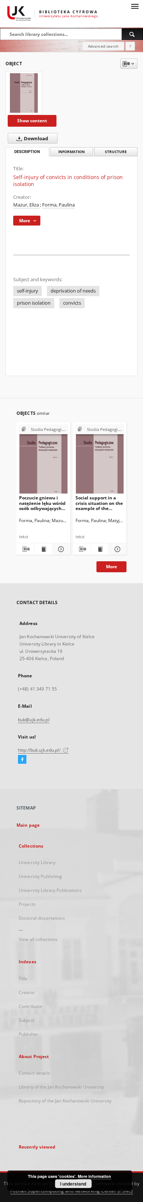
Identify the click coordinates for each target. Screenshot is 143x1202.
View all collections (38, 939)
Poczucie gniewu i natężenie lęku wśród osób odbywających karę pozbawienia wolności (42, 503)
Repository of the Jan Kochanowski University (65, 1101)
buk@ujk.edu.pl (34, 720)
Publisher (28, 1034)
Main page (28, 825)
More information (94, 1176)
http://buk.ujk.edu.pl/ (40, 750)
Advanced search (103, 46)
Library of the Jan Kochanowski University (61, 1087)
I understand (73, 1183)
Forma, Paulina (58, 205)
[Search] (132, 34)
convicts (72, 303)
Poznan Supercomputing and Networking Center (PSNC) (71, 1191)
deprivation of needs (73, 291)
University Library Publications (50, 890)
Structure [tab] (116, 151)
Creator (27, 992)
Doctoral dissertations (42, 918)
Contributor (31, 1006)
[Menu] (134, 6)
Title (23, 978)
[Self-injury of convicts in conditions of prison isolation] (24, 93)
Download (35, 138)
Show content (32, 121)
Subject (26, 1020)
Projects (27, 904)
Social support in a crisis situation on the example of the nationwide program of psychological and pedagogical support (99, 503)
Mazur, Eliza (26, 205)
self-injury (27, 291)
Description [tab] (27, 151)
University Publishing (40, 876)
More (111, 566)
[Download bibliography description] (25, 549)
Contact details (34, 1073)
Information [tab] (71, 151)
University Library (37, 862)
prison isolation (34, 303)
